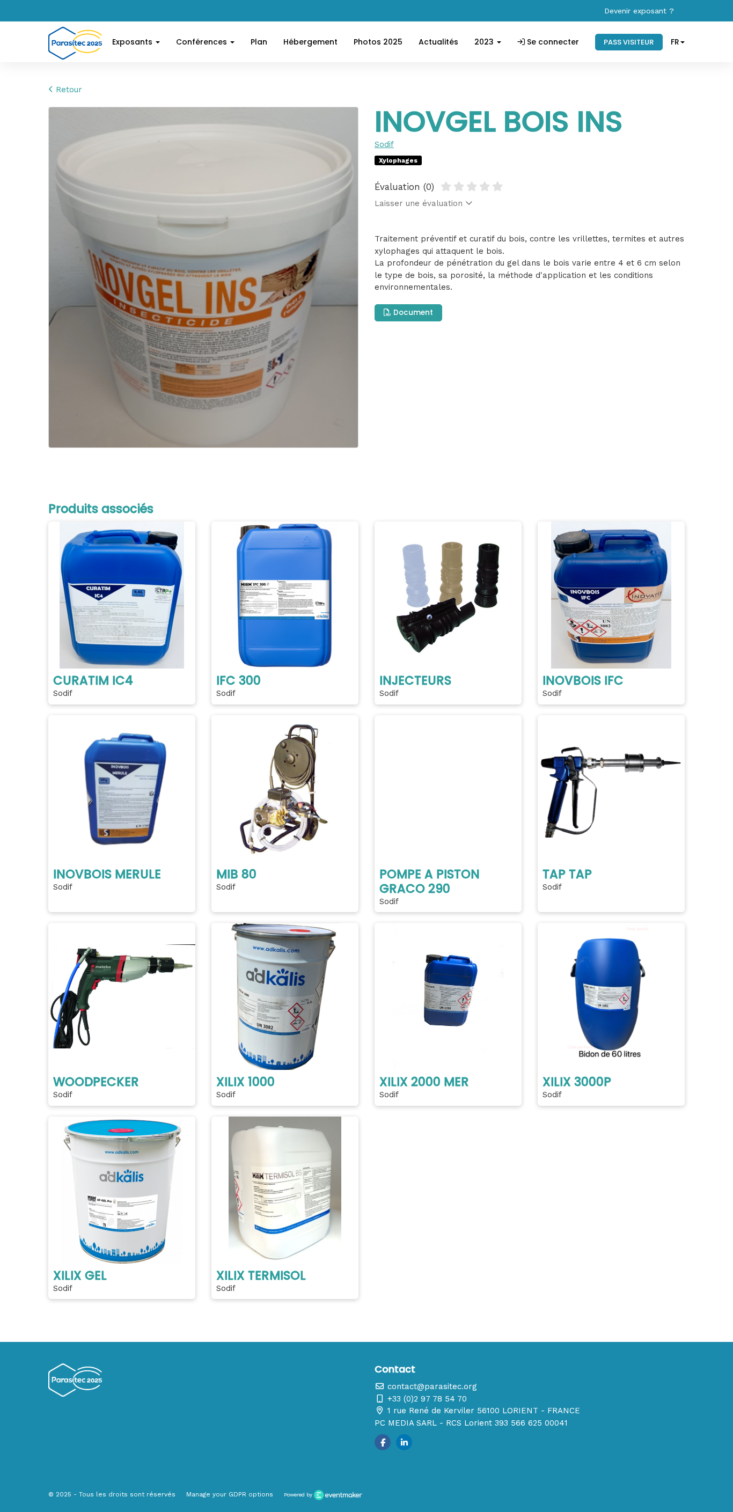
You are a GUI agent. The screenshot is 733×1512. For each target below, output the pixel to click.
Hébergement (310, 41)
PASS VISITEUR (629, 42)
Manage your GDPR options (229, 1494)
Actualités (438, 41)
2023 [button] (485, 41)
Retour (67, 89)
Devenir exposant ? (639, 10)
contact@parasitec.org (431, 1386)
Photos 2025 (378, 41)
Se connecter (552, 41)
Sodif (384, 144)
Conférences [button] (202, 41)
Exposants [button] (133, 41)
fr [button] (675, 41)
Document (412, 312)
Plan (259, 41)
